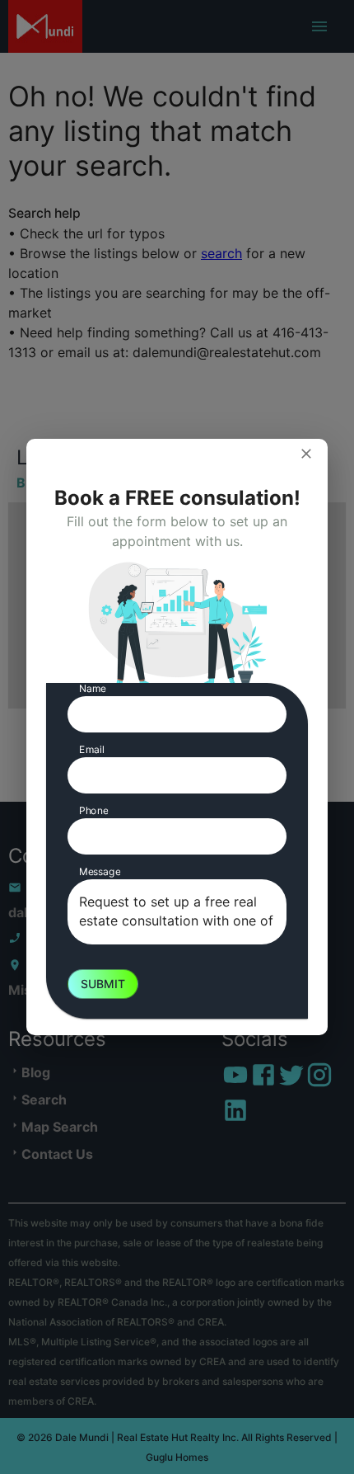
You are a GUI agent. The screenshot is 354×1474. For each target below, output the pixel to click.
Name (92, 688)
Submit (103, 984)
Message (99, 871)
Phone (93, 810)
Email (92, 749)
